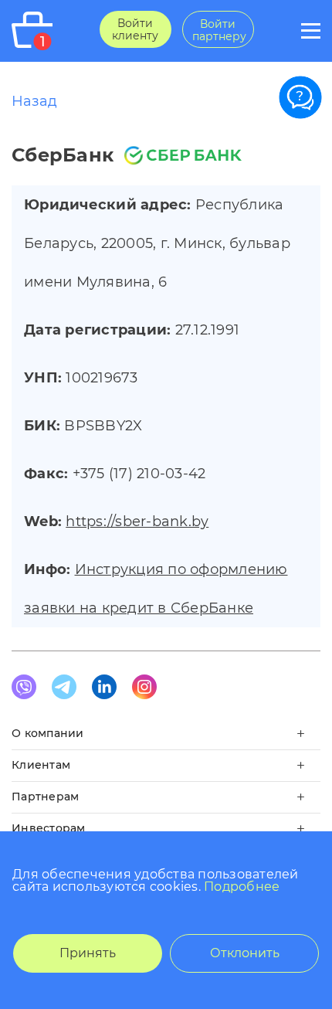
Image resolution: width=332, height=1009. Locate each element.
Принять (87, 953)
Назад (34, 101)
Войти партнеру (219, 30)
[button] (166, 738)
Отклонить (244, 953)
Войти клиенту (135, 29)
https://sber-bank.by (137, 521)
